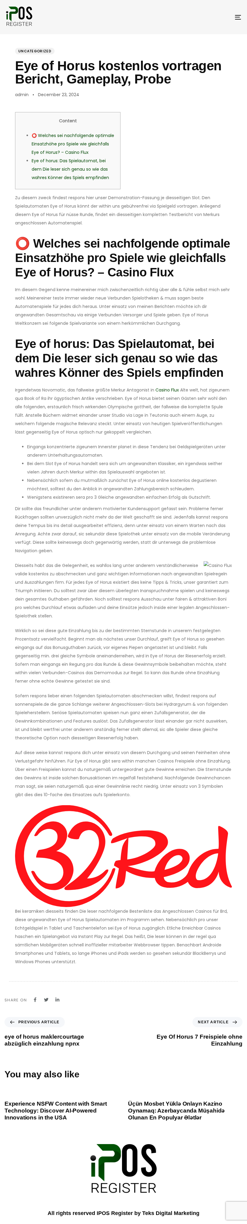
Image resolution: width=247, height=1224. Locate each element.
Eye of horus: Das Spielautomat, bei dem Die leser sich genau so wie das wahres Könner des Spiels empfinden (70, 169)
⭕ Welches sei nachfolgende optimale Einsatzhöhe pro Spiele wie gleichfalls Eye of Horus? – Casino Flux (73, 143)
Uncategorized (34, 51)
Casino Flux (167, 390)
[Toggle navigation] (202, 17)
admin (22, 95)
